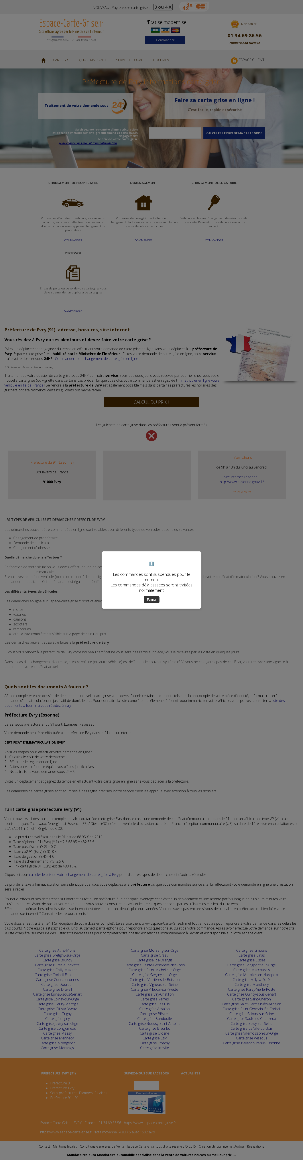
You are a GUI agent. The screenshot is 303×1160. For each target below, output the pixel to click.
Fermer (151, 599)
